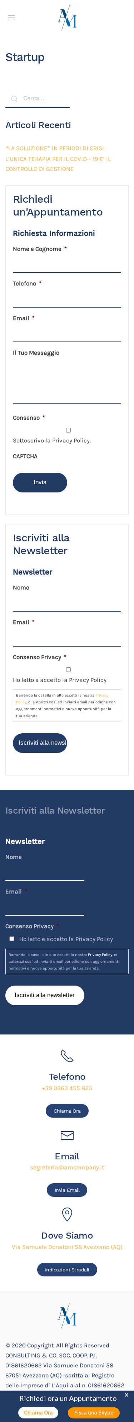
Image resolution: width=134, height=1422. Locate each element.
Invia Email (67, 1190)
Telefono (27, 283)
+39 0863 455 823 (67, 1088)
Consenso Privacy (39, 657)
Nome (21, 587)
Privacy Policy (100, 954)
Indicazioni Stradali (67, 1269)
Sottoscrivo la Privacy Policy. (52, 440)
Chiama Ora (67, 1111)
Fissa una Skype (94, 1413)
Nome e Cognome (40, 249)
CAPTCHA (25, 456)
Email (24, 318)
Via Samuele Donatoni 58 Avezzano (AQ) (67, 1247)
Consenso (29, 417)
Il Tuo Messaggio (36, 352)
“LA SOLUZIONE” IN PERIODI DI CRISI (54, 148)
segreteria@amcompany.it (67, 1167)
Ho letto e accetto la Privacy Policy (59, 680)
